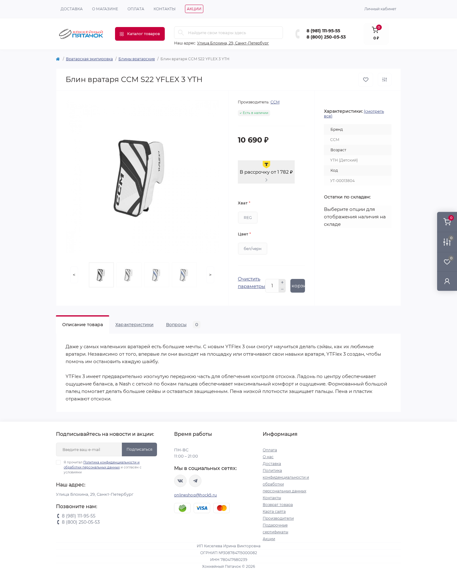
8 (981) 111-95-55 (323, 31)
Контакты (165, 9)
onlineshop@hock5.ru (195, 495)
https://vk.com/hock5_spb (180, 481)
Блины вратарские (136, 59)
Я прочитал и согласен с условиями (102, 467)
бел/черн (252, 248)
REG (248, 217)
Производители (278, 518)
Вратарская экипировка (89, 59)
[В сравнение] (384, 79)
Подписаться (139, 449)
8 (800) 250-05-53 (326, 37)
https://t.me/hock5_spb (195, 481)
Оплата (135, 9)
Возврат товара (278, 504)
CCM (274, 102)
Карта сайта (274, 511)
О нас (268, 456)
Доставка (72, 9)
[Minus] (282, 289)
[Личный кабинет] (447, 281)
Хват (244, 202)
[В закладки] (365, 80)
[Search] (181, 32)
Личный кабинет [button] (380, 9)
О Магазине (105, 9)
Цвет (244, 233)
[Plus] (282, 282)
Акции (194, 9)
